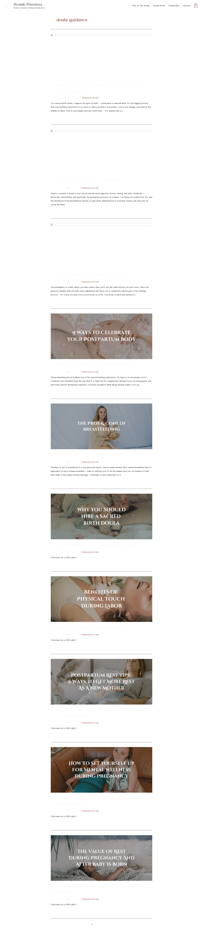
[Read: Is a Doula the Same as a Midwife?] (101, 152)
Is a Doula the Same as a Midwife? (86, 180)
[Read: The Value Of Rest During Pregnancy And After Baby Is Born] (101, 858)
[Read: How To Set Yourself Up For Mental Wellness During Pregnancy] (101, 769)
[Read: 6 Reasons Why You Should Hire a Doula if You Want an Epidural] (101, 56)
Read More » (57, 117)
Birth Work (75, 98)
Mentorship (174, 5)
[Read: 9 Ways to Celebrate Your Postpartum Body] (101, 336)
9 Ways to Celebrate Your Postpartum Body (95, 364)
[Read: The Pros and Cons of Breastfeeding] (101, 426)
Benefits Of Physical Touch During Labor (92, 627)
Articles (186, 5)
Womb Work (159, 5)
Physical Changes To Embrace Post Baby (92, 274)
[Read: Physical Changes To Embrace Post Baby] (101, 246)
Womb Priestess (28, 4)
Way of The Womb (141, 5)
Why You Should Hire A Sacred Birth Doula (95, 544)
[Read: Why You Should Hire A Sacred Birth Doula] (101, 516)
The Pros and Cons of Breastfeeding (88, 454)
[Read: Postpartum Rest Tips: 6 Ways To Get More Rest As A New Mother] (101, 681)
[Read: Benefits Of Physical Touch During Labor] (101, 599)
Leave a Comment (59, 98)
